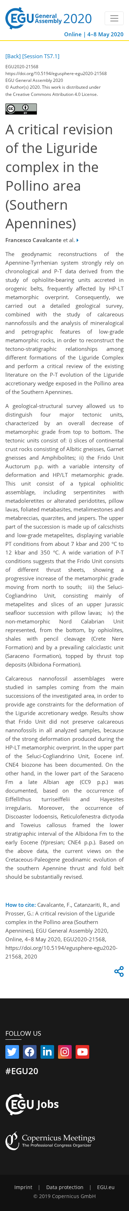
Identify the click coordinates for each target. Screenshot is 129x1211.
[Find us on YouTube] (82, 1053)
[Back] (13, 56)
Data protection (64, 1187)
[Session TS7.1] (40, 56)
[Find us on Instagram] (65, 1053)
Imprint (23, 1187)
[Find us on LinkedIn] (47, 1053)
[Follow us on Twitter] (12, 1053)
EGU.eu (106, 1187)
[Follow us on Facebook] (30, 1053)
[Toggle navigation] (114, 18)
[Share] (118, 973)
